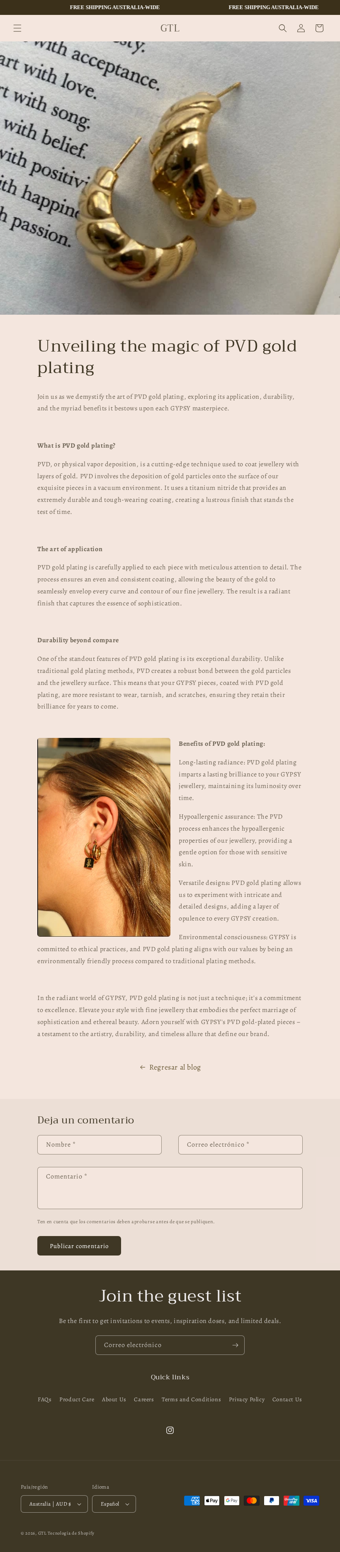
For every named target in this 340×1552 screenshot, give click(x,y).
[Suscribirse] (235, 1345)
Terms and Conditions (191, 1399)
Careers (144, 1399)
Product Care (76, 1399)
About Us (114, 1399)
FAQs (44, 1399)
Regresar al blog (175, 1067)
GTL (42, 1533)
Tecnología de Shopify (71, 1533)
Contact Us (287, 1399)
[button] (17, 28)
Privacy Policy (247, 1399)
